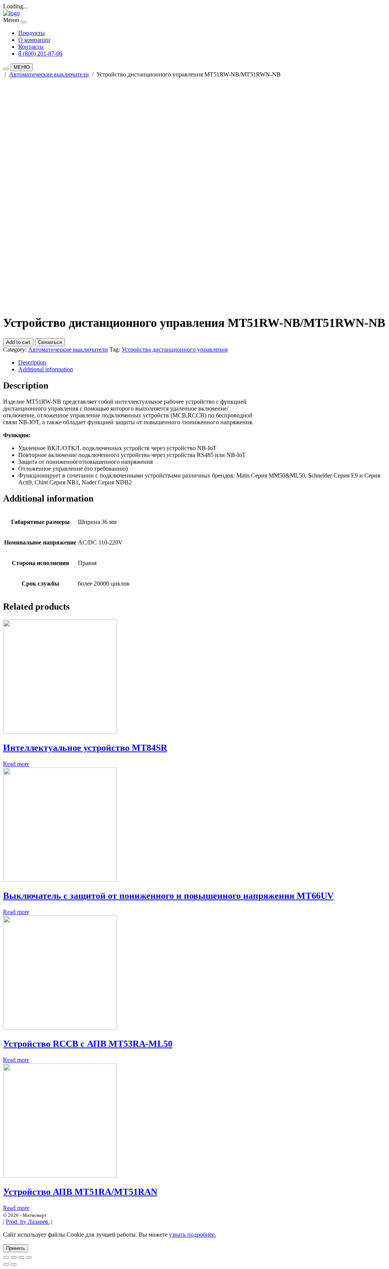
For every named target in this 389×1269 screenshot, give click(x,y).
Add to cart (18, 342)
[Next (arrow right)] (14, 1264)
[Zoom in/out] (29, 1257)
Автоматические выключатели (49, 74)
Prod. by (28, 1221)
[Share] (14, 1257)
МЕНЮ (22, 67)
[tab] (202, 362)
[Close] (24, 22)
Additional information (45, 369)
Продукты (31, 33)
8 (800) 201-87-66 (40, 53)
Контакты (31, 46)
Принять (15, 1248)
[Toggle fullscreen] (21, 1257)
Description (32, 362)
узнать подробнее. (192, 1234)
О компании (34, 40)
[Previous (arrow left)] (6, 1264)
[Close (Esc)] (6, 1257)
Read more (16, 764)
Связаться (50, 342)
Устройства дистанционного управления (175, 349)
